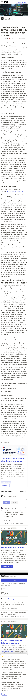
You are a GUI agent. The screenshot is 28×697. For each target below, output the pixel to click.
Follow (14, 580)
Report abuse (19, 523)
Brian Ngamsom (9, 18)
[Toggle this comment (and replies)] (2, 511)
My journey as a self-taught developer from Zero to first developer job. (13, 614)
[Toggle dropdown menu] (26, 442)
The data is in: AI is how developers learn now (12, 459)
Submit (6, 502)
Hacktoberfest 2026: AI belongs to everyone (11, 642)
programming (13, 38)
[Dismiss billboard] (26, 656)
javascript (4, 38)
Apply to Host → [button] (7, 566)
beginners (22, 38)
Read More (5, 485)
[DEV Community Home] (6, 2)
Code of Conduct (9, 523)
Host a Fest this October (13, 547)
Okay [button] (4, 694)
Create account (21, 2)
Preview (14, 502)
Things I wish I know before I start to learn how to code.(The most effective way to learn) (13, 605)
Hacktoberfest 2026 (7, 651)
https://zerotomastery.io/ (15, 191)
